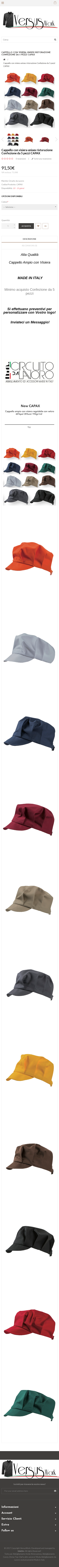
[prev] (2, 139)
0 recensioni (21, 159)
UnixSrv (21, 1551)
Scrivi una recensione (42, 159)
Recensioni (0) (29, 245)
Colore (4, 202)
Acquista (26, 226)
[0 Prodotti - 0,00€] (55, 3)
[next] (56, 139)
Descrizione (29, 239)
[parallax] (29, 1469)
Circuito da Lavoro (16, 181)
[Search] (55, 39)
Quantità (5, 220)
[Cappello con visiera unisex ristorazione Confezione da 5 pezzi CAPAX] (12, 139)
